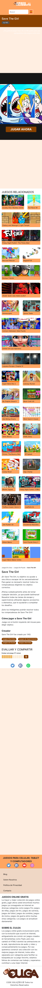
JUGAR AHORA (21, 129)
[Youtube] (24, 865)
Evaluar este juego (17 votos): (11, 653)
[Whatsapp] (28, 666)
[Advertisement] (21, 50)
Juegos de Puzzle (9, 642)
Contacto (7, 890)
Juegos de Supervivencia (28, 639)
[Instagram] (32, 865)
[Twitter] (13, 666)
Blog (5, 874)
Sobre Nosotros (10, 880)
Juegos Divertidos (9, 639)
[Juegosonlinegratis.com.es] (22, 3)
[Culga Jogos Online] (21, 973)
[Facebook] (20, 666)
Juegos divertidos (25, 642)
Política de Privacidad (12, 885)
